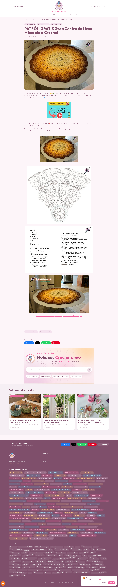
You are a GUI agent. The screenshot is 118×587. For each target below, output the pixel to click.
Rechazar (103, 582)
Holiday (51, 504)
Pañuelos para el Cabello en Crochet (19, 518)
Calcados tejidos (89, 481)
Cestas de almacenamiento (51, 486)
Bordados (49, 481)
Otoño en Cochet (66, 515)
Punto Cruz (66, 524)
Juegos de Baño (15, 506)
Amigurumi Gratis (37, 15)
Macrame (35, 509)
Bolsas (54, 15)
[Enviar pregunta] (89, 370)
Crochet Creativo (50, 492)
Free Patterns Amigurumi (19, 550)
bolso (30, 572)
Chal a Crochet (66, 486)
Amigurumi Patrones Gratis (64, 558)
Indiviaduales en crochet (77, 504)
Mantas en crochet (15, 512)
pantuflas (100, 515)
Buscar (45, 461)
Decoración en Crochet (31, 331)
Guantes (96, 546)
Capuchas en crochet (58, 573)
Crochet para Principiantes (36, 552)
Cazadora (24, 552)
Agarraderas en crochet (16, 475)
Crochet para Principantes (79, 492)
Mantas (78, 15)
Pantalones (90, 515)
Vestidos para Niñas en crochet (58, 535)
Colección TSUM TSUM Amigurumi (61, 489)
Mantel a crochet (29, 512)
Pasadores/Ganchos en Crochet (40, 518)
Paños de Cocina (79, 515)
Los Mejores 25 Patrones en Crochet (19, 509)
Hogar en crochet (40, 504)
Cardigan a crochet (80, 483)
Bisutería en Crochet (51, 555)
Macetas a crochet (86, 547)
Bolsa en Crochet (38, 481)
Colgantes (76, 489)
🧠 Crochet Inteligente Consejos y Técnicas (41, 538)
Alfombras (94, 567)
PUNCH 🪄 (42, 524)
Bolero (77, 546)
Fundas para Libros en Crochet (50, 501)
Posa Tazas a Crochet (16, 524)
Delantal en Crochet (96, 495)
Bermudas (57, 478)
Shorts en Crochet (51, 529)
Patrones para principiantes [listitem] (60, 376)
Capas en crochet (56, 483)
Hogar (23, 575)
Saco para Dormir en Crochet (88, 526)
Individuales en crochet (56, 546)
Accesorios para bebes (55, 472)
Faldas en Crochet (60, 553)
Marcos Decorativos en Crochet (80, 570)
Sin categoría (63, 529)
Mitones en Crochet (70, 512)
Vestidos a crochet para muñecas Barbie (20, 535)
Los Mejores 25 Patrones (45, 558)
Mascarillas (58, 512)
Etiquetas (105, 6)
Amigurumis (47, 15)
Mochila (82, 512)
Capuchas (67, 483)
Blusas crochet (101, 478)
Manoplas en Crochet (63, 509)
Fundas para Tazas (72, 552)
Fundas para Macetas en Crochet (71, 501)
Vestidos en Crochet (40, 535)
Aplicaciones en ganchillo (35, 569)
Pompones (26, 521)
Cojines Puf (25, 564)
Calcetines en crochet (60, 567)
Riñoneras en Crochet (32, 526)
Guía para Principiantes (64, 570)
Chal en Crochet (95, 570)
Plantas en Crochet (90, 518)
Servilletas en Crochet (36, 529)
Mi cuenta (45, 459)
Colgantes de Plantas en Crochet (95, 561)
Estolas (46, 498)
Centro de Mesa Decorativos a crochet (29, 486)
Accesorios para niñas (71, 472)
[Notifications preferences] (3, 583)
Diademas (103, 558)
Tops (83, 15)
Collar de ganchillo (88, 489)
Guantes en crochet (15, 504)
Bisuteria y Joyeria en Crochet (85, 478)
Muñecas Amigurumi (30, 515)
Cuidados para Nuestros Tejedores (54, 495)
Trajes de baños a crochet (57, 532)
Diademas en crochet (16, 498)
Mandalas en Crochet (56, 24)
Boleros (26, 481)
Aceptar (111, 582)
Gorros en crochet (88, 501)
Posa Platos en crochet (85, 521)
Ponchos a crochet (38, 521)
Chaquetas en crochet (16, 489)
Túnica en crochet (86, 532)
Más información (101, 579)
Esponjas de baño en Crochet (33, 498)
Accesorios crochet (16, 472)
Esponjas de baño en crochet (99, 572)
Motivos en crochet (15, 515)
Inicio (10, 6)
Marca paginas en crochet (45, 512)
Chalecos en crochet (80, 486)
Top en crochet (28, 532)
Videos (72, 535)
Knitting (42, 506)
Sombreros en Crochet (77, 529)
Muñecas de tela (44, 515)
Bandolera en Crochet (72, 564)
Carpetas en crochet (34, 19)
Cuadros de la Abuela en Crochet (19, 495)
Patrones (93, 6)
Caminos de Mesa (27, 483)
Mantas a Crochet (98, 564)
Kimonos (34, 506)
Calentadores (14, 483)
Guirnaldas (28, 504)
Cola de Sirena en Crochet (42, 489)
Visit (37, 316)
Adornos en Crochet (86, 472)
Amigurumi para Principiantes (91, 475)
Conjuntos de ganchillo (16, 492)
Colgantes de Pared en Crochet (81, 572)
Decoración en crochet (43, 24)
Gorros (72, 15)
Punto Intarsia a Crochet (79, 524)
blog (93, 549)
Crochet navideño (64, 492)
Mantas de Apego (96, 509)
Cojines (29, 489)
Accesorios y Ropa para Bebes (44, 567)
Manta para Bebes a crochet (80, 509)
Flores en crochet (93, 498)
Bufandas (102, 567)
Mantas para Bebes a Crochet (72, 555)
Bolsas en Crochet (28, 561)
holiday (50, 549)
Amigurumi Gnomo (60, 475)
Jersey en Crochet (93, 504)
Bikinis (88, 567)
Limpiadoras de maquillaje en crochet (71, 506)
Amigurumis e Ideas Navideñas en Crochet (54, 564)
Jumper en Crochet (82, 558)
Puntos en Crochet (94, 524)
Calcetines (100, 481)
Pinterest (57, 343)
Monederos (92, 512)
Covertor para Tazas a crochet (34, 492)
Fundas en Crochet (33, 501)
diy (62, 561)
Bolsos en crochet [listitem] (76, 376)
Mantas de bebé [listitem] (45, 376)
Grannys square (102, 501)
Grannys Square (84, 552)
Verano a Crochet (99, 532)
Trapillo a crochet (73, 532)
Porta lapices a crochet (53, 521)
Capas (84, 555)
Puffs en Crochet (30, 524)
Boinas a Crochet (40, 555)
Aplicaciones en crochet (28, 478)
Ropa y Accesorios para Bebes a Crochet (52, 526)
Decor (69, 495)
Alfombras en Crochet (33, 475)
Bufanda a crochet (61, 481)
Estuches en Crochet (58, 498)
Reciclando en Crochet (16, 526)
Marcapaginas (69, 561)
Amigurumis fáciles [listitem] (32, 376)
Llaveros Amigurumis (90, 506)
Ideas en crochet (62, 504)
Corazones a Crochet (15, 555)
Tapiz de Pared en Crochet (94, 529)
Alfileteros (12, 569)
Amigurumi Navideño (74, 475)
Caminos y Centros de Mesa (41, 547)
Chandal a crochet (95, 486)
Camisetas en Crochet (41, 483)
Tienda (99, 6)
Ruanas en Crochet (71, 526)
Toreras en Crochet (41, 532)
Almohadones (46, 475)
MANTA (60, 555)
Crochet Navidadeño (28, 555)
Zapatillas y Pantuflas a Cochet (86, 535)
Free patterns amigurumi (17, 501)
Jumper (25, 506)
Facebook (30, 343)
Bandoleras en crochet (45, 478)
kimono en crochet (14, 575)
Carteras (13, 486)
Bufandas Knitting (75, 481)
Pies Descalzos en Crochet (75, 518)
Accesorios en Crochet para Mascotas (35, 472)
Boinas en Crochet (15, 481)
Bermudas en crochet (53, 561)
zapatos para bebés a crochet (18, 538)
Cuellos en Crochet (36, 495)
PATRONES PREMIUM (58, 518)
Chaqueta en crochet (15, 561)
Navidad (55, 515)
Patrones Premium (18, 6)
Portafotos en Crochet (69, 521)
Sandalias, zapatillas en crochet (18, 529)
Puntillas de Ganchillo (54, 524)
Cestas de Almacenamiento (61, 549)
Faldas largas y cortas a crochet (76, 498)
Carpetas (61, 15)
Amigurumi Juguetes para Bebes (18, 572)
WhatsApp (46, 343)
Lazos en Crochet (53, 506)
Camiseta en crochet (36, 564)
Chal (67, 15)
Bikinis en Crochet (69, 478)
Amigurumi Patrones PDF (50, 570)
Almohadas (47, 572)
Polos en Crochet (15, 521)
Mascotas (70, 567)
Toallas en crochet (15, 532)
